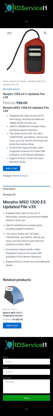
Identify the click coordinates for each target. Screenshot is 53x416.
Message (7, 378)
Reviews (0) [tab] (9, 194)
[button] (26, 21)
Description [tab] (9, 189)
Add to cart (11, 168)
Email (5, 367)
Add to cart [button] (12, 325)
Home (6, 81)
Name (6, 357)
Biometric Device (18, 81)
